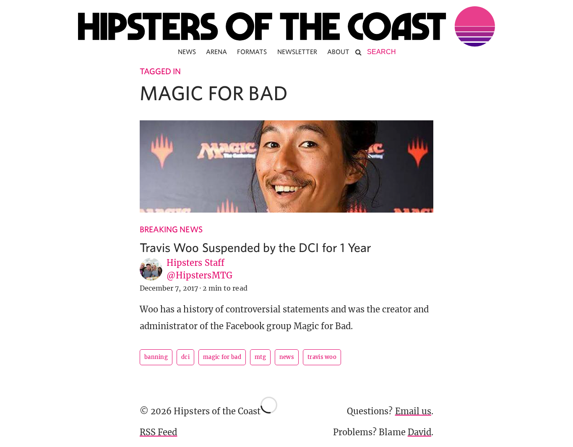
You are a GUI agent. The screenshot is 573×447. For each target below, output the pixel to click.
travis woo (321, 357)
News (187, 51)
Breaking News (171, 229)
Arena (216, 51)
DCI (185, 357)
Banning (156, 357)
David (419, 432)
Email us (413, 411)
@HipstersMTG (199, 275)
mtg (260, 357)
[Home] (286, 26)
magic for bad (222, 357)
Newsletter (297, 51)
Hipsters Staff (195, 262)
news (286, 357)
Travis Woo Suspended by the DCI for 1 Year (255, 247)
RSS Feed (158, 432)
